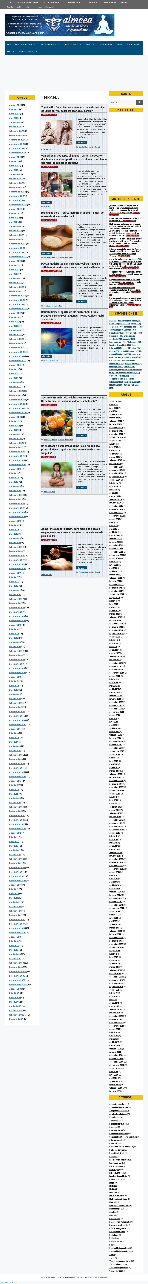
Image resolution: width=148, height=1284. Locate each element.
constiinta (116, 326)
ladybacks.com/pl (8, 1282)
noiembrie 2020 (17, 404)
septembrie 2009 (18, 984)
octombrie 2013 (17, 772)
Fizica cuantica (115, 1172)
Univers (129, 385)
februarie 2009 (16, 1014)
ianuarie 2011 (15, 915)
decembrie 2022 (17, 295)
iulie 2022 (14, 317)
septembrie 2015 (17, 672)
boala (114, 323)
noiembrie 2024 (17, 196)
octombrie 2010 (17, 928)
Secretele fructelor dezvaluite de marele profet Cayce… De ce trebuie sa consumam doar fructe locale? (74, 399)
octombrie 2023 (17, 252)
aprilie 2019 (15, 486)
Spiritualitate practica (73, 2)
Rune (111, 1244)
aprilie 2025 (15, 174)
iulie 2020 (14, 421)
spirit (118, 366)
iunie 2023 (14, 269)
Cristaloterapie (116, 1140)
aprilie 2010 (15, 954)
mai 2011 (13, 897)
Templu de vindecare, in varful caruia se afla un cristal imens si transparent (126, 272)
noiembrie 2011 (16, 871)
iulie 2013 (14, 785)
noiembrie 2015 (17, 663)
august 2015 (15, 677)
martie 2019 (15, 490)
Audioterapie (114, 1120)
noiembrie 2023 (17, 248)
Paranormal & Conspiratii (128, 357)
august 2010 (15, 936)
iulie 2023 (14, 265)
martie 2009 (15, 1010)
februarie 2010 (16, 962)
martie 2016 (15, 646)
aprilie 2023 (15, 278)
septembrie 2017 (17, 568)
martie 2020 (15, 438)
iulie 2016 (13, 629)
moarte (136, 351)
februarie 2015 (16, 702)
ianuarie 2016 (16, 655)
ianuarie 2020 (16, 447)
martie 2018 (15, 542)
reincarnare (116, 363)
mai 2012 (13, 845)
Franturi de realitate (109, 2)
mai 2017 (13, 585)
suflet (124, 375)
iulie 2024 (14, 213)
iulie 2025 (14, 161)
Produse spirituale (117, 1231)
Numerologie (114, 1208)
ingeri (126, 348)
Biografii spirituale (117, 1123)
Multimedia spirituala (118, 1199)
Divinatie (92, 2)
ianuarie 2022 (16, 343)
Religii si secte (115, 1241)
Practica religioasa (50, 306)
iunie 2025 (14, 165)
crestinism (116, 329)
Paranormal (114, 1218)
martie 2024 (15, 230)
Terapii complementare (119, 1261)
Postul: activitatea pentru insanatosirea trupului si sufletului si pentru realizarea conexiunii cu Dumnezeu (72, 265)
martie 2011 (15, 906)
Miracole (47, 492)
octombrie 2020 (17, 408)
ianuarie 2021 (16, 395)
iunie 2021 (14, 373)
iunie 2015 (14, 685)
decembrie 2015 (17, 659)
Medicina (124, 2)
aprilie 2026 (15, 122)
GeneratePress (101, 1277)
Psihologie (113, 1235)
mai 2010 (13, 949)
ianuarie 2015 (16, 707)
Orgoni (112, 1215)
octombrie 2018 (17, 512)
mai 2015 (13, 689)
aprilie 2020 (15, 434)
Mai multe (81, 142)
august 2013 (15, 780)
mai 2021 (13, 378)
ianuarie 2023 (16, 291)
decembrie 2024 (17, 191)
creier (138, 326)
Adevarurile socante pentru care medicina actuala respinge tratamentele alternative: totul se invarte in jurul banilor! (72, 532)
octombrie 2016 (17, 616)
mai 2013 (13, 793)
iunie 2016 (14, 633)
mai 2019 (13, 481)
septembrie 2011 (17, 880)
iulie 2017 (14, 577)
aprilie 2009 (15, 1006)
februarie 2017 (16, 599)
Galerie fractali (115, 1179)
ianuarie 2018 (16, 551)
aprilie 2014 (15, 746)
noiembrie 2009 (17, 975)
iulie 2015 (13, 681)
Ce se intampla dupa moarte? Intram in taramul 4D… (125, 219)
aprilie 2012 (15, 850)
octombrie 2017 (17, 564)
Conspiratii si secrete (118, 1133)
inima (136, 348)
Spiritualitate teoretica (51, 2)
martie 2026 (15, 126)
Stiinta (112, 1254)
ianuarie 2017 (16, 603)
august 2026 (15, 105)
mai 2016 (13, 637)
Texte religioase (116, 1264)
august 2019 (15, 469)
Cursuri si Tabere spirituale (121, 1146)
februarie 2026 (16, 131)
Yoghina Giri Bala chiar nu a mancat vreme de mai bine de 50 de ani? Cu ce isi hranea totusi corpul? (73, 108)
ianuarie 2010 (16, 967)
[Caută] (139, 102)
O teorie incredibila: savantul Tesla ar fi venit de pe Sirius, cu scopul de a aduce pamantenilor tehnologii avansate (125, 252)
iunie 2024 (14, 217)
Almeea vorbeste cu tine (120, 1107)
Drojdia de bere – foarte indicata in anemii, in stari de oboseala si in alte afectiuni (72, 214)
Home (9, 2)
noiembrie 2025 (17, 144)
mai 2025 (13, 170)
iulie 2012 (14, 837)
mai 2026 (13, 118)
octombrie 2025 (17, 148)
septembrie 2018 (17, 516)
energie (129, 339)
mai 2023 (14, 274)
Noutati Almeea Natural (119, 1205)
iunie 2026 (14, 113)
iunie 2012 (14, 841)
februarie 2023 (16, 287)
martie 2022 (15, 334)
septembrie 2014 (17, 724)
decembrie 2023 (17, 243)
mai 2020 (14, 430)
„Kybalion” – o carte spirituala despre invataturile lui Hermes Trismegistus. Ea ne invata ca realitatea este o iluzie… (125, 242)
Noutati (112, 1202)
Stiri (113, 375)
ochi (125, 354)
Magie (111, 1182)
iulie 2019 (14, 473)
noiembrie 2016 (17, 611)
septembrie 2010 (17, 932)
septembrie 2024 (18, 204)
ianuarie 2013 (16, 811)
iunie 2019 (14, 477)
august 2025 (15, 157)
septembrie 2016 (17, 620)
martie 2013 (15, 802)
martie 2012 (15, 854)
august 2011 (15, 884)
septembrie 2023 (18, 256)
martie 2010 (15, 958)
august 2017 (15, 573)
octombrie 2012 (17, 824)
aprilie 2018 (15, 538)
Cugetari (130, 329)
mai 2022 (14, 326)
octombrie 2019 (17, 460)
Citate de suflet (116, 1130)
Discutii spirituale (119, 333)
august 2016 (15, 625)
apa (113, 320)
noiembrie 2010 (17, 923)
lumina (114, 351)
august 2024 (15, 209)
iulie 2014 (14, 733)
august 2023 (15, 261)
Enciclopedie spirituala (119, 1159)
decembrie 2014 (17, 711)
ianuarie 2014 (16, 759)
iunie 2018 (14, 529)
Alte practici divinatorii (119, 1110)
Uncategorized (115, 1271)
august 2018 (15, 521)
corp (128, 326)
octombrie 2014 (17, 720)
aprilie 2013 (15, 798)
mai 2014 (13, 741)
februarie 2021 (16, 391)
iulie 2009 (14, 993)
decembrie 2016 (17, 607)
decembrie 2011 (17, 867)
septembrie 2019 (17, 464)
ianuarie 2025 (16, 187)
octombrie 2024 (17, 200)
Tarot (111, 1258)
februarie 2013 (16, 806)
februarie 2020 (16, 443)
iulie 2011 (13, 889)
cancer (124, 323)
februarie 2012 (16, 858)
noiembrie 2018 (17, 507)
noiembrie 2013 (17, 767)
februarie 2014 (16, 754)
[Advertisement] (74, 72)
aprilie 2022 (15, 330)
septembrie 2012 (17, 828)
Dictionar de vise (116, 1150)
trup (118, 385)
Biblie (136, 320)
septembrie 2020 (18, 412)
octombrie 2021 (17, 356)
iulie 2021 (14, 369)
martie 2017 (15, 594)
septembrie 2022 (18, 308)
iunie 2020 (14, 425)
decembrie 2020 (17, 399)
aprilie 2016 (15, 642)
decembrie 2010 (17, 919)
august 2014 (15, 728)
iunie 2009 (14, 997)
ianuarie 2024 (16, 239)
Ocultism (113, 1212)
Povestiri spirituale (117, 1225)
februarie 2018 (16, 547)
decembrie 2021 (17, 347)
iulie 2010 (14, 941)
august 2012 (15, 832)
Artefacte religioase (118, 1114)
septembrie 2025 (17, 152)
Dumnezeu (116, 336)
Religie (28, 7)
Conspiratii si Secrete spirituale (27, 2)
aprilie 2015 (15, 694)
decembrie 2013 (17, 763)
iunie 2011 (14, 893)
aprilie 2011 (14, 902)
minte (125, 351)
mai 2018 (13, 533)
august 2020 (15, 417)
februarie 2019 (16, 495)
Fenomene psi (117, 342)
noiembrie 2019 (17, 455)
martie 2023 (15, 282)
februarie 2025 (16, 183)
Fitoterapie (134, 342)
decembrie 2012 (17, 815)
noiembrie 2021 (17, 352)
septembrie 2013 (17, 776)
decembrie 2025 (17, 139)
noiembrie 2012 (17, 819)
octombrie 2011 (16, 876)
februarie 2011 (16, 910)
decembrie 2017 (17, 555)
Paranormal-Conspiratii (46, 7)
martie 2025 (15, 178)
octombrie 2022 (17, 304)
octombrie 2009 (17, 980)
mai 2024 (14, 222)
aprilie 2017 (15, 590)
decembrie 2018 (17, 503)
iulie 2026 (14, 109)
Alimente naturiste (50, 257)
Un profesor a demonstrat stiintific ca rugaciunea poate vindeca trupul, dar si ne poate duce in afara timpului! (71, 449)
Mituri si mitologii (116, 1195)
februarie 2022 (16, 339)
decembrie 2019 (17, 451)
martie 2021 (15, 386)
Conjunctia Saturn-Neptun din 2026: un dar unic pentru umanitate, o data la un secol (125, 281)
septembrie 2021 (17, 360)
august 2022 (15, 313)
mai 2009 (14, 1001)
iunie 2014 (14, 737)
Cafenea (113, 1127)
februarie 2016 (16, 651)
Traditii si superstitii (14, 7)
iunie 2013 (14, 789)
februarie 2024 (16, 235)
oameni (115, 354)
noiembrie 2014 (17, 715)
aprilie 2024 (15, 226)
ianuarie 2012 (16, 863)
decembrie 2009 (17, 971)
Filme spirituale (116, 1166)
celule (136, 323)
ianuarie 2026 (16, 135)
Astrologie (124, 320)
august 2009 (15, 988)
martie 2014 (15, 750)
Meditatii (113, 1189)
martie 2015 (15, 698)
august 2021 (15, 365)
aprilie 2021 (15, 382)
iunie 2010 (14, 945)
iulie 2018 (13, 525)
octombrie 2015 (17, 668)
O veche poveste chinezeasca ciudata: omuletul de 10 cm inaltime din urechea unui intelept (124, 289)
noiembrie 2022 (17, 300)
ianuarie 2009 (16, 1019)
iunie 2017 (14, 581)
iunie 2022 (14, 321)
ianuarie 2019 (16, 499)
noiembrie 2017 (17, 559)
